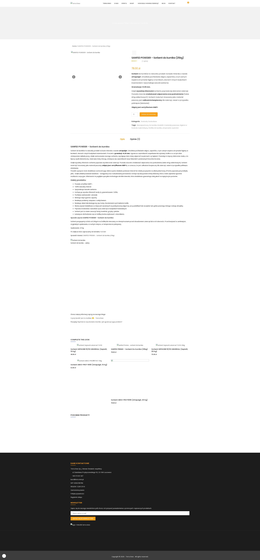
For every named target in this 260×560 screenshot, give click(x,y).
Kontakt (171, 3)
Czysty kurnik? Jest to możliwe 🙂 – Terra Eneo (87, 318)
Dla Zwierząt (135, 23)
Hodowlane (152, 121)
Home (74, 46)
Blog (163, 3)
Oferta (124, 3)
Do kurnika (153, 125)
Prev (73, 77)
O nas (116, 3)
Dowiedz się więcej (71, 341)
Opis (122, 139)
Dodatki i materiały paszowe (168, 125)
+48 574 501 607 (77, 476)
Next (120, 77)
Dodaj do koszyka (149, 114)
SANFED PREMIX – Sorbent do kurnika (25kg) (98, 235)
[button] (187, 3)
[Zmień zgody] (4, 556)
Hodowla (144, 23)
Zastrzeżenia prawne (77, 490)
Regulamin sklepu (76, 497)
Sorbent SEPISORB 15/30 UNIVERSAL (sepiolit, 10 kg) (89, 350)
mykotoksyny (143, 128)
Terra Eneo (107, 3)
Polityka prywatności (77, 494)
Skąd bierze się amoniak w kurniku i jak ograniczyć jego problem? (99, 322)
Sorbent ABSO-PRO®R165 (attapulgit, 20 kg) (129, 400)
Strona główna (117, 23)
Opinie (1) (135, 139)
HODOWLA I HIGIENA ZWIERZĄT (148, 3)
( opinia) (145, 61)
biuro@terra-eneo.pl (77, 479)
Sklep (132, 3)
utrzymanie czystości (170, 128)
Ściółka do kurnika (155, 128)
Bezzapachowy (143, 125)
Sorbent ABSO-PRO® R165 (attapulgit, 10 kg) (89, 365)
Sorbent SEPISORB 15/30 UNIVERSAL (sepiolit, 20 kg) (169, 350)
